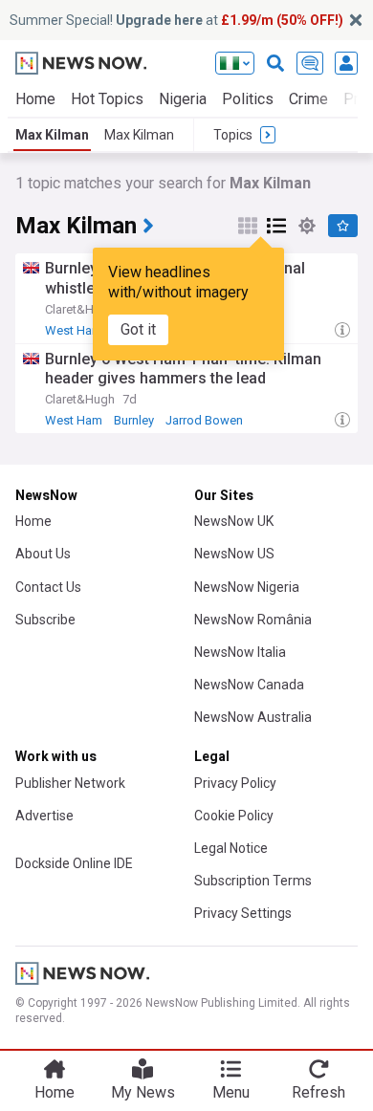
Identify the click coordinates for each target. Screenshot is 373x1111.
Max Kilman (52, 134)
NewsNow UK (234, 521)
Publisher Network (70, 783)
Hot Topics (107, 99)
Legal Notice (231, 848)
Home (35, 99)
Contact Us (48, 587)
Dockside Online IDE (74, 863)
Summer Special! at (176, 20)
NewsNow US (234, 553)
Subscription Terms (253, 880)
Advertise (44, 815)
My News (143, 1092)
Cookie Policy (234, 815)
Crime (308, 99)
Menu (231, 1092)
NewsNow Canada (249, 684)
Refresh (318, 1092)
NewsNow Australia (253, 717)
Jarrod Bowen (204, 420)
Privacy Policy (235, 783)
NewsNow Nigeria (246, 587)
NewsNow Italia (240, 652)
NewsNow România (253, 619)
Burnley (134, 420)
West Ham (73, 330)
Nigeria (183, 99)
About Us (43, 553)
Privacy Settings (243, 913)
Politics (248, 99)
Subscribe (45, 619)
